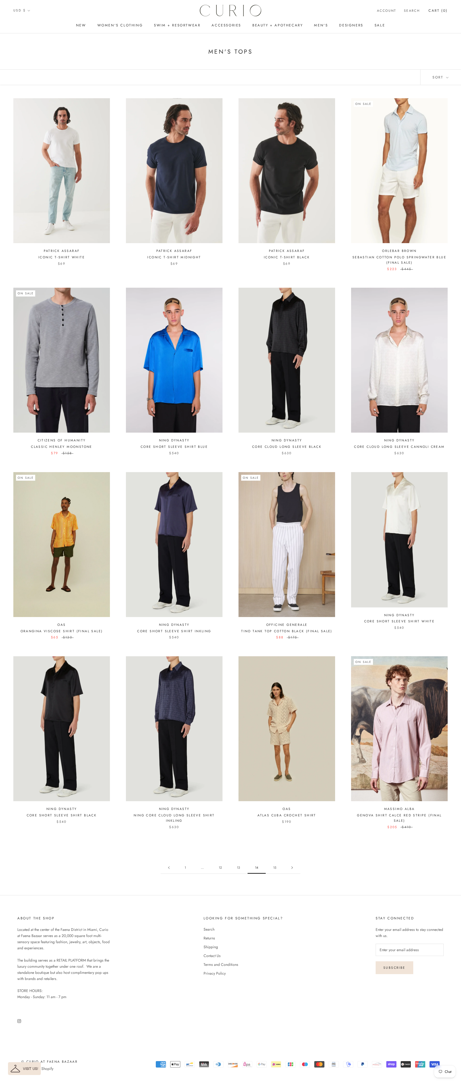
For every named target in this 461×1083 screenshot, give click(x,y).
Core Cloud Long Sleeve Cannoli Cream (399, 446)
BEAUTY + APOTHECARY (277, 25)
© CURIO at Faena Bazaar (49, 1061)
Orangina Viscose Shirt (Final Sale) (62, 631)
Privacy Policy (215, 973)
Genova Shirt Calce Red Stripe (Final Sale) (399, 818)
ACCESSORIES (226, 25)
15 (274, 867)
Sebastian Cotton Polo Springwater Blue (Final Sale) (399, 260)
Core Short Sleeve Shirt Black (62, 815)
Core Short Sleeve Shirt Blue (174, 446)
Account (386, 10)
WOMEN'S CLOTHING (120, 25)
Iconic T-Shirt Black (287, 257)
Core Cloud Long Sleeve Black (286, 446)
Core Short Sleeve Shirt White (399, 621)
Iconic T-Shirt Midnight (174, 257)
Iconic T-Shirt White (61, 257)
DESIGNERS (351, 25)
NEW (81, 25)
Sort (438, 77)
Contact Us (212, 955)
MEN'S (321, 25)
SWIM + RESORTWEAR (177, 25)
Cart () (438, 10)
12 (220, 867)
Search (412, 10)
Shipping (211, 947)
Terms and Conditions (221, 964)
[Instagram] (19, 1021)
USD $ (19, 10)
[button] (24, 1068)
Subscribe (394, 967)
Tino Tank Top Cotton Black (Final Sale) (286, 631)
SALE (380, 25)
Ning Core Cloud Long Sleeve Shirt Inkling (174, 818)
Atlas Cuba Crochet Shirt (286, 815)
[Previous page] (169, 868)
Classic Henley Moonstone (61, 446)
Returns (209, 938)
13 (238, 867)
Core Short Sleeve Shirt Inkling (174, 631)
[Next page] (292, 868)
